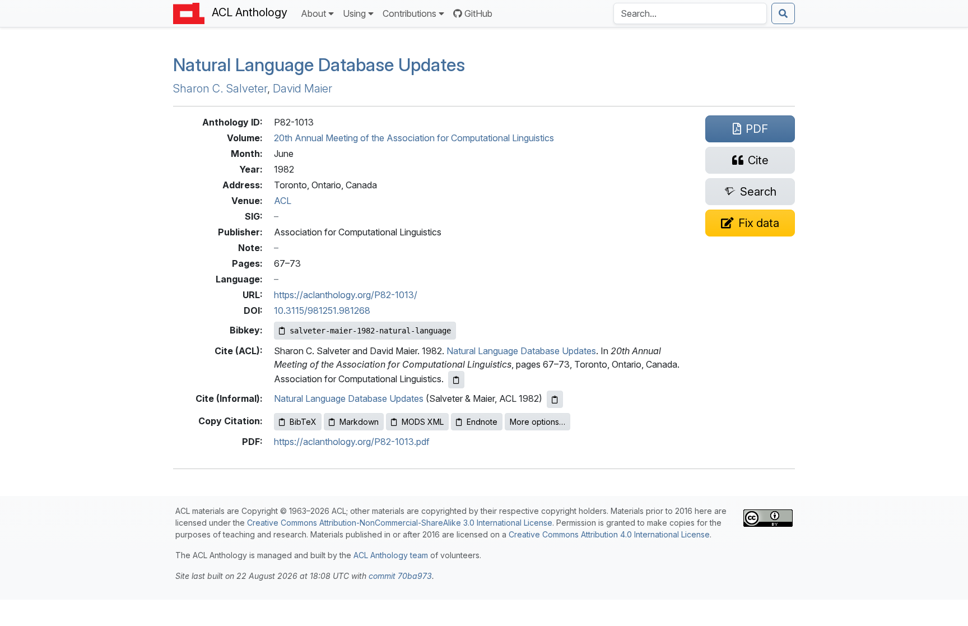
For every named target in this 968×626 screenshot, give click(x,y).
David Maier (302, 88)
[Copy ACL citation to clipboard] (456, 379)
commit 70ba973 (400, 576)
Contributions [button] (409, 13)
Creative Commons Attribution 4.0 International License (609, 534)
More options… (537, 421)
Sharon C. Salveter (220, 88)
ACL (282, 200)
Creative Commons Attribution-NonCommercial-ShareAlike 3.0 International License (399, 522)
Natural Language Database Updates (319, 65)
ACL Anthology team (390, 555)
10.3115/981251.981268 (322, 310)
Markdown (359, 421)
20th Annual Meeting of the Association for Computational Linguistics (414, 137)
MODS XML (423, 421)
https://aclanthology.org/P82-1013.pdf (352, 441)
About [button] (313, 13)
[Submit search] (783, 13)
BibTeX (303, 421)
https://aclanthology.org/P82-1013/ (345, 294)
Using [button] (354, 13)
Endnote (482, 421)
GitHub (478, 13)
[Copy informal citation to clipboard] (555, 399)
